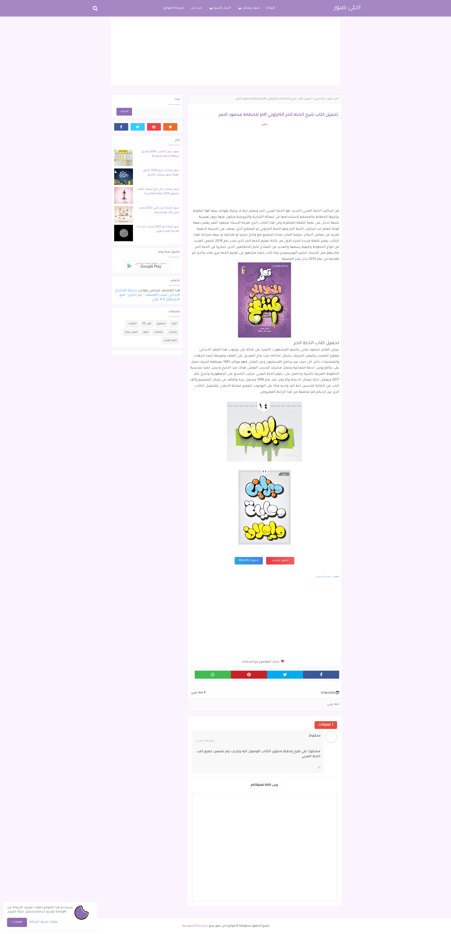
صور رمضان (251, 8)
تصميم (161, 323)
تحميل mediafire (249, 560)
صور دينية (131, 332)
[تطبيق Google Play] (170, 127)
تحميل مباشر (280, 560)
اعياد (174, 323)
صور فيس (170, 340)
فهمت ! (17, 922)
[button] (147, 266)
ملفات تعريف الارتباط (43, 922)
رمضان (158, 332)
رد (319, 767)
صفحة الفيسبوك (323, 577)
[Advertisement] (225, 52)
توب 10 (146, 323)
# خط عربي (198, 692)
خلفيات (132, 323)
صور (145, 332)
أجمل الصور (222, 8)
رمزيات (172, 332)
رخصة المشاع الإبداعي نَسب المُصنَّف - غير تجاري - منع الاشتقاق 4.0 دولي (147, 295)
